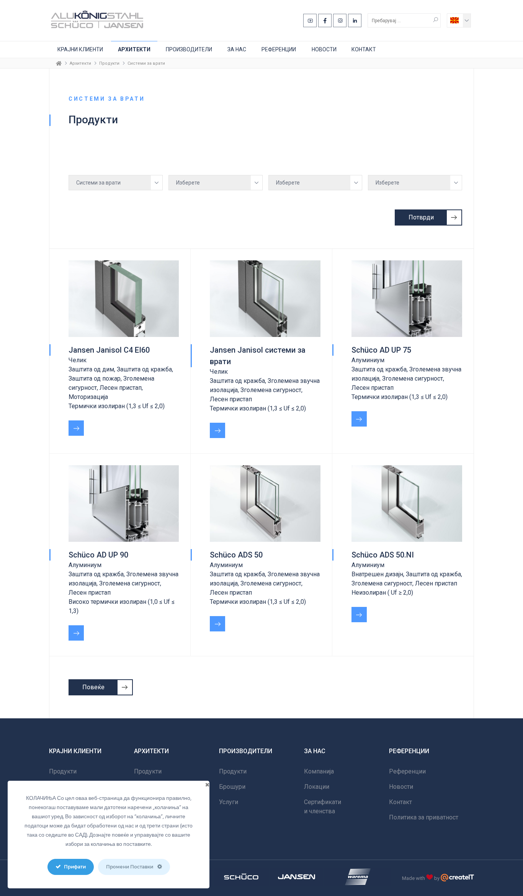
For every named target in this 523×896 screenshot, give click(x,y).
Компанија (319, 771)
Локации (316, 786)
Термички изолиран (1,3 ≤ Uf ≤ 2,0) (117, 406)
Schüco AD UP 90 (98, 554)
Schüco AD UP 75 (381, 350)
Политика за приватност (423, 817)
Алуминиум (367, 360)
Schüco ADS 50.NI (382, 554)
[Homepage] (59, 63)
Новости (324, 49)
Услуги (228, 802)
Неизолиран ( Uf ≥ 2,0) (382, 592)
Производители (189, 49)
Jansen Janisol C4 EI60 (109, 350)
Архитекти (134, 49)
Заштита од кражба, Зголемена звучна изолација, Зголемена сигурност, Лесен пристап (265, 390)
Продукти (109, 63)
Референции (279, 49)
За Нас (236, 49)
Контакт (363, 49)
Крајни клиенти (80, 49)
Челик (78, 360)
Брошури (232, 786)
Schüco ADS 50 (236, 554)
